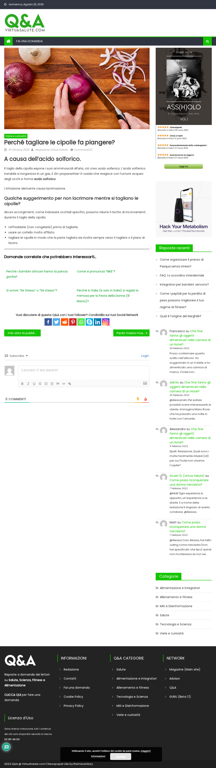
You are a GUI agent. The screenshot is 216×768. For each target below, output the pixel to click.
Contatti (70, 678)
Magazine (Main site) (184, 669)
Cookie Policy (73, 697)
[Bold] (22, 383)
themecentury (83, 764)
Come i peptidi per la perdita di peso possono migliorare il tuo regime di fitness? (182, 300)
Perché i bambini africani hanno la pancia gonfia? (37, 274)
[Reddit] (64, 322)
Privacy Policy (74, 706)
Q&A (172, 687)
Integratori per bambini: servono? (184, 284)
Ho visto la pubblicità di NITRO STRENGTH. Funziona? (25, 333)
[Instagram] (105, 322)
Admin (174, 382)
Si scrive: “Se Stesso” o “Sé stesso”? (31, 290)
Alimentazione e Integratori (180, 588)
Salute (164, 615)
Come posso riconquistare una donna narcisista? (189, 482)
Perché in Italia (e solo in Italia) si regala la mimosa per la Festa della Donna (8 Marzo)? (107, 295)
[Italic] (28, 383)
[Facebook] (48, 322)
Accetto (121, 757)
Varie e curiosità (15, 136)
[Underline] (34, 383)
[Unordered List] (52, 383)
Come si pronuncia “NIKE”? (96, 271)
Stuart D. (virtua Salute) (187, 476)
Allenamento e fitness (176, 597)
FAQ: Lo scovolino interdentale (182, 275)
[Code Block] (64, 383)
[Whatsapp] (81, 322)
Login (144, 356)
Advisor (174, 678)
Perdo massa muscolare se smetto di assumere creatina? (133, 333)
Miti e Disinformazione (176, 606)
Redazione (71, 669)
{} (75, 383)
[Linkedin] (97, 322)
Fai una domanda (29, 41)
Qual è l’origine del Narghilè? (180, 316)
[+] (81, 383)
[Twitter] (56, 322)
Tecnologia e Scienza (175, 624)
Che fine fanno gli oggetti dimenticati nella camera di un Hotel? (190, 338)
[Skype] (89, 322)
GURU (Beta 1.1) (180, 697)
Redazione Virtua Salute (51, 150)
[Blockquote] (58, 383)
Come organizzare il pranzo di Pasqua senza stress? (182, 262)
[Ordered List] (46, 383)
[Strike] (40, 383)
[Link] (70, 383)
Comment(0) (83, 150)
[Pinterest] (73, 322)
